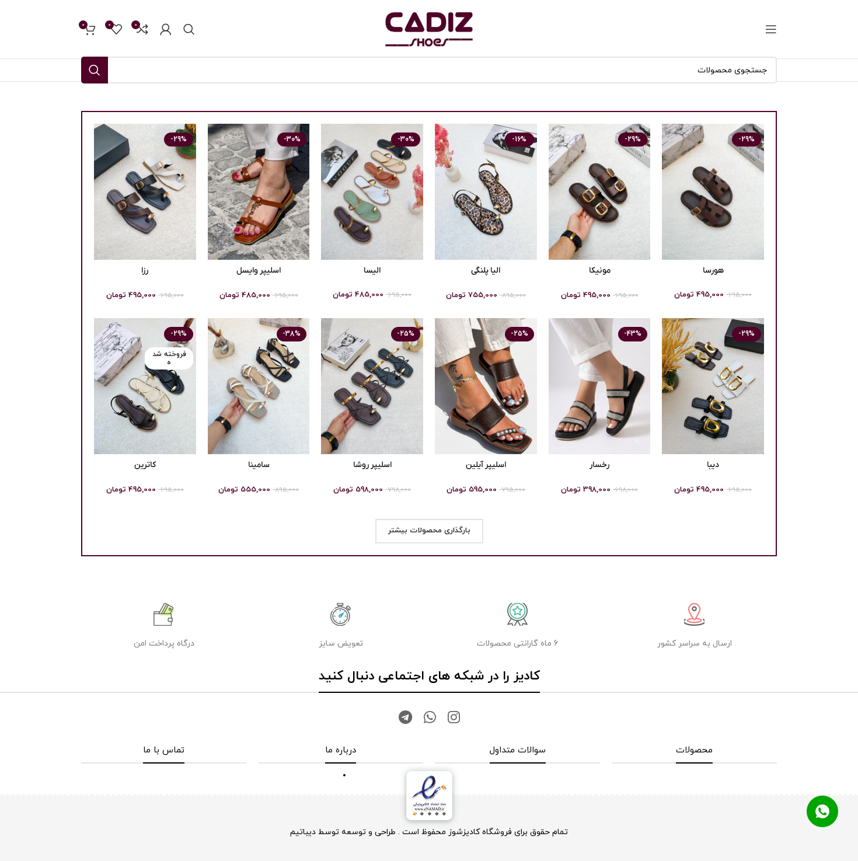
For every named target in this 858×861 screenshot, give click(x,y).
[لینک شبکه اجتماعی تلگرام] (405, 719)
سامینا (259, 464)
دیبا (713, 464)
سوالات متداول (518, 750)
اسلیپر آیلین (486, 464)
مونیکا (600, 270)
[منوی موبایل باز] (771, 29)
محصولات (694, 750)
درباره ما (340, 750)
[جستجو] (189, 29)
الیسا (372, 270)
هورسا (713, 270)
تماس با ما (163, 750)
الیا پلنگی (485, 270)
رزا (144, 270)
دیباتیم (303, 832)
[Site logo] (429, 28)
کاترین (145, 464)
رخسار (599, 464)
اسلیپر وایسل (258, 270)
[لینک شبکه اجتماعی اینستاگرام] (454, 719)
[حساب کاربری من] (165, 29)
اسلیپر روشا (372, 464)
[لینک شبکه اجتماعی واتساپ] (430, 719)
